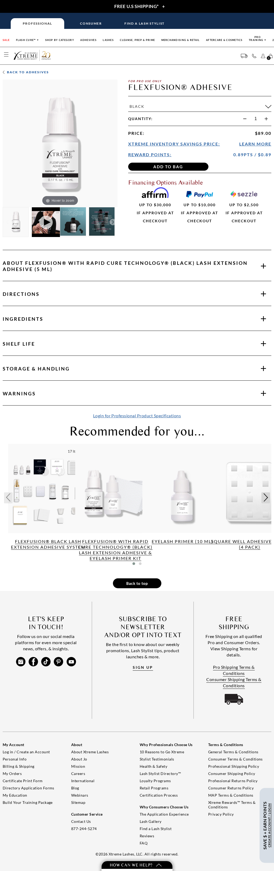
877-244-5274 (84, 828)
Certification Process (159, 795)
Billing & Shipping (19, 766)
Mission (78, 766)
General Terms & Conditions (233, 752)
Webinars (79, 795)
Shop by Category (59, 40)
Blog (75, 788)
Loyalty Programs (155, 780)
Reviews (147, 836)
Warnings (19, 393)
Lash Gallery (151, 821)
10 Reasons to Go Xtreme (162, 752)
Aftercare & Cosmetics (224, 40)
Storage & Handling (36, 369)
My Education (15, 795)
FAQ (143, 843)
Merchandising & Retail (180, 40)
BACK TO (27, 72)
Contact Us (81, 821)
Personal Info (14, 759)
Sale (6, 40)
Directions (21, 294)
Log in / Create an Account (26, 752)
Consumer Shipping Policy (231, 773)
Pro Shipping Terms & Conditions (234, 670)
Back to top (137, 583)
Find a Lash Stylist (156, 828)
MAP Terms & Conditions (230, 795)
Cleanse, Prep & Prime (137, 40)
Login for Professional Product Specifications (137, 415)
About (125, 266)
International (82, 780)
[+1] (266, 119)
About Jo (79, 759)
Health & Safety (153, 766)
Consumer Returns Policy (231, 788)
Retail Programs (154, 788)
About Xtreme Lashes (90, 752)
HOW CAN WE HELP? (131, 865)
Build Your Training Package (28, 802)
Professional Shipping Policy (233, 766)
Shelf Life (19, 344)
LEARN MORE (255, 143)
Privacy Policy (221, 814)
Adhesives (88, 40)
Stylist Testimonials (157, 759)
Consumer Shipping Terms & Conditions (233, 682)
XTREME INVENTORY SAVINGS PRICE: (174, 143)
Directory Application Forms (28, 788)
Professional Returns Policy (233, 780)
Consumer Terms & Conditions (235, 759)
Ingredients (23, 319)
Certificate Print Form (23, 780)
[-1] (245, 119)
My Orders (12, 773)
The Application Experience (164, 814)
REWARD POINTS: (150, 154)
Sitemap (78, 802)
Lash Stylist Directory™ (160, 773)
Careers (78, 773)
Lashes (108, 40)
